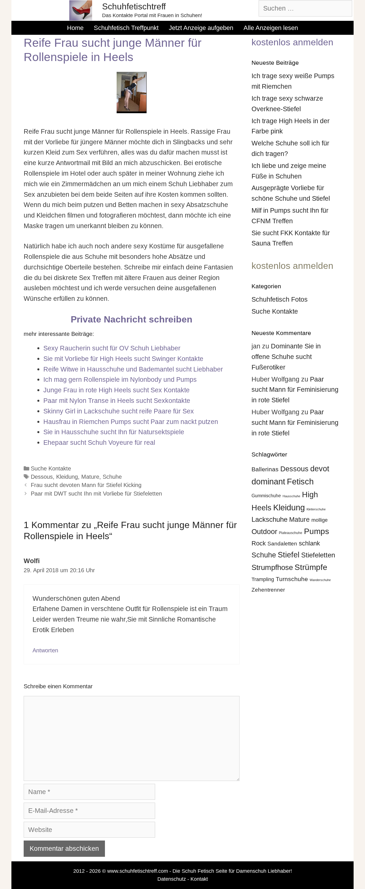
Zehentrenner (268, 590)
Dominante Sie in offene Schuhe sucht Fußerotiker (286, 356)
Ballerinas (265, 469)
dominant (268, 481)
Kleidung (67, 477)
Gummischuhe (266, 495)
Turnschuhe (292, 579)
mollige (319, 520)
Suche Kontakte (51, 468)
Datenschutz (171, 879)
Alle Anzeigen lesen (271, 27)
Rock (259, 543)
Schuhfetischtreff (134, 6)
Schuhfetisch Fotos (280, 299)
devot (319, 468)
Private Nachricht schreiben (131, 319)
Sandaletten (282, 544)
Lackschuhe (269, 519)
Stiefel (288, 554)
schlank (309, 543)
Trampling (263, 579)
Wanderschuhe (320, 580)
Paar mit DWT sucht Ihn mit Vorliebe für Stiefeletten (96, 493)
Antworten (45, 650)
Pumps (316, 531)
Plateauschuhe (290, 533)
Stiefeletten (318, 555)
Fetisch (300, 481)
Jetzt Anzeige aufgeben (201, 27)
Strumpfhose (272, 567)
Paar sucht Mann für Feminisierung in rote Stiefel (295, 390)
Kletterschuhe (316, 509)
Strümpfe (311, 567)
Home (75, 27)
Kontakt (199, 879)
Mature (90, 477)
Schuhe (112, 477)
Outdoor (264, 531)
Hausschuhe (291, 496)
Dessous (42, 477)
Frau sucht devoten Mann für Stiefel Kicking (86, 485)
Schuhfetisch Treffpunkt (126, 27)
